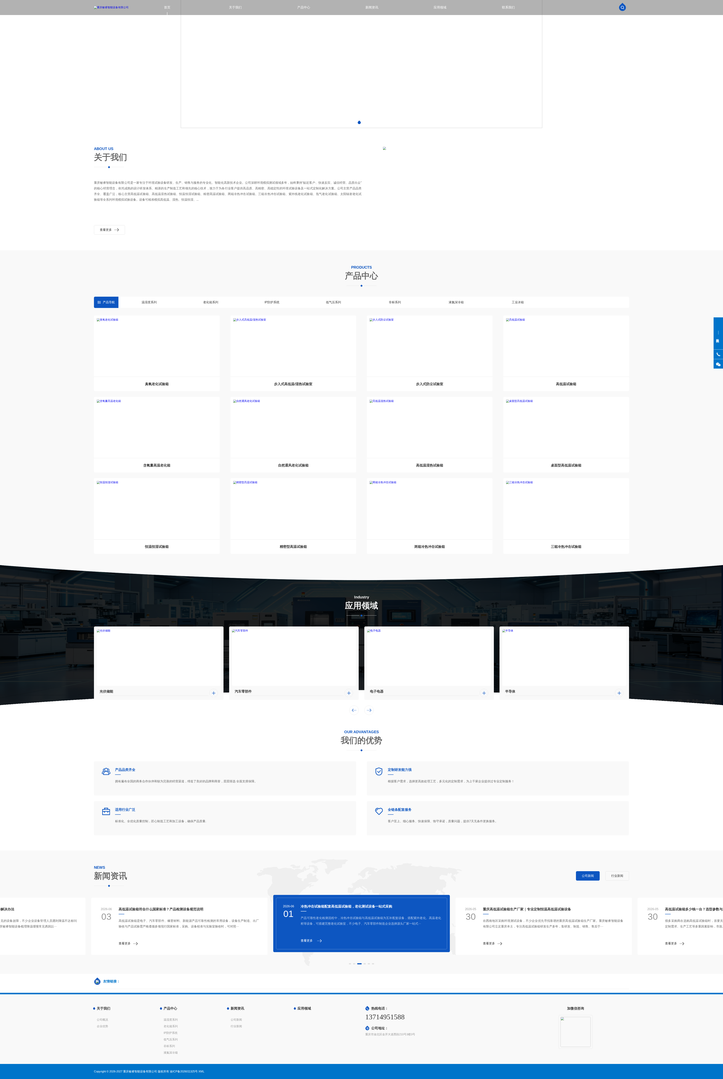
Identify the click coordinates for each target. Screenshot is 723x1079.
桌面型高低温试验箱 (566, 465)
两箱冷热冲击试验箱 (429, 547)
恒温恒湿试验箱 (157, 547)
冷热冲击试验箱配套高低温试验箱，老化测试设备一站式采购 (164, 909)
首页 (167, 7)
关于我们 (235, 7)
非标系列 (395, 302)
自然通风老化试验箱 (293, 465)
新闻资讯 (371, 7)
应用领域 (440, 7)
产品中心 (303, 7)
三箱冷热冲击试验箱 (566, 547)
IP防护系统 (272, 302)
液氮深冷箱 (456, 302)
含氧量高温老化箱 (156, 465)
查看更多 (106, 229)
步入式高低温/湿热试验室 (293, 384)
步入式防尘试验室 (429, 384)
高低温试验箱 (566, 384)
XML (201, 1071)
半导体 (375, 691)
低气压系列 (333, 302)
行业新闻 (236, 1026)
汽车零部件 (108, 691)
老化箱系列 (210, 302)
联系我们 (508, 7)
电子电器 (241, 691)
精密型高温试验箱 (293, 547)
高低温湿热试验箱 (429, 465)
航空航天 (512, 691)
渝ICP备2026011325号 (184, 1071)
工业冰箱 (518, 302)
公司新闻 (236, 1019)
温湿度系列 (149, 302)
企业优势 (102, 1026)
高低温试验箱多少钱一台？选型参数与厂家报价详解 (522, 909)
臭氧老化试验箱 (157, 384)
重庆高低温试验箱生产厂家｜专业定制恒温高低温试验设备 (345, 906)
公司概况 (102, 1019)
